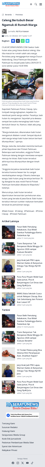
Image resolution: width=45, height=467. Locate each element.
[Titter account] (22, 463)
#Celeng (19, 211)
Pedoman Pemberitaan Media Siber (18, 442)
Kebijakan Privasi (9, 450)
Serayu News (22, 458)
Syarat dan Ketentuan (12, 446)
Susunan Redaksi (10, 427)
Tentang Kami (8, 423)
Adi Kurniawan (22, 31)
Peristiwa (19, 14)
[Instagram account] (18, 463)
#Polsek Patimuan (18, 214)
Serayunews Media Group (13, 435)
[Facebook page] (13, 463)
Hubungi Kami (8, 431)
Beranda (8, 14)
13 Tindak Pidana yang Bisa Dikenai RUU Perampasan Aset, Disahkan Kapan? (29, 353)
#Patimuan (29, 211)
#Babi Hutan (8, 211)
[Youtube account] (27, 463)
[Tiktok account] (32, 463)
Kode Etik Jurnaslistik (11, 438)
